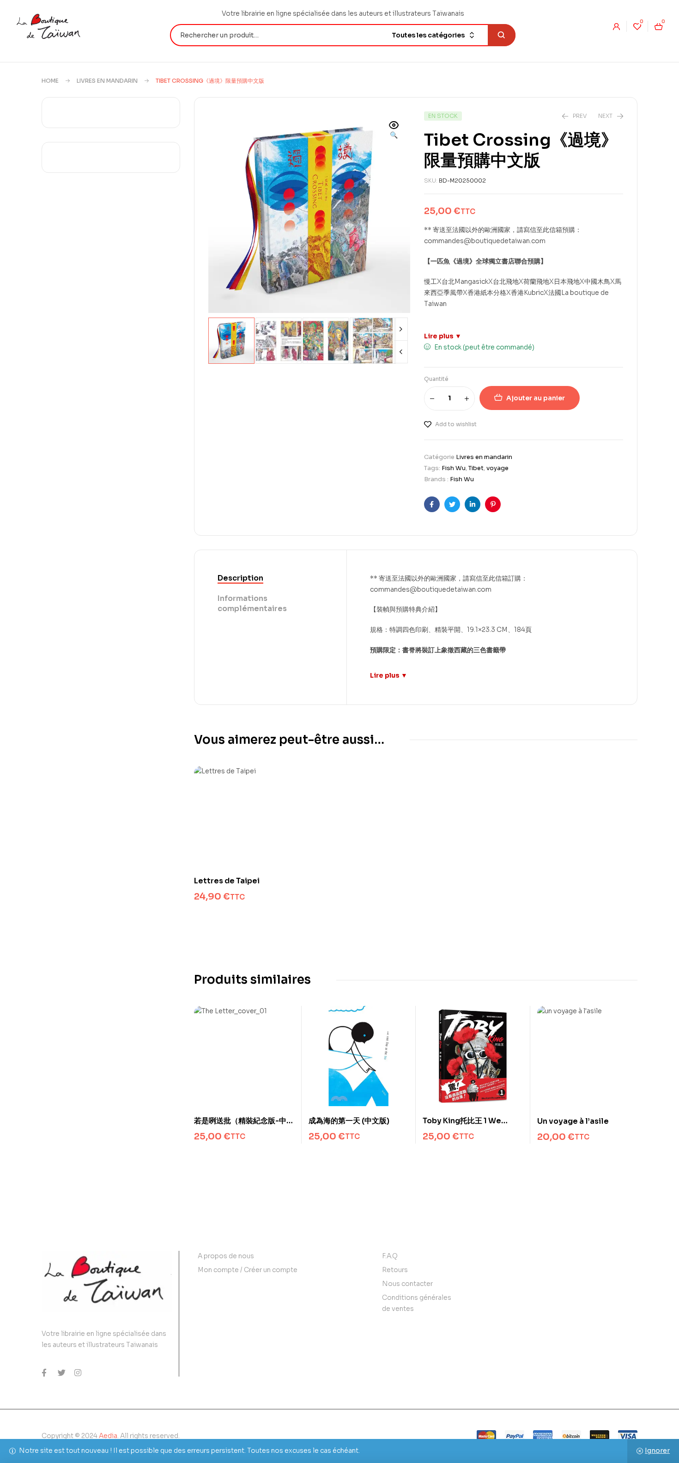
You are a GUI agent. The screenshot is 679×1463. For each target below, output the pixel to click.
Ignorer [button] (657, 1450)
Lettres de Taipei (227, 881)
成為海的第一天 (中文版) (349, 1121)
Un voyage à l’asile (573, 1121)
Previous (401, 351)
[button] (394, 131)
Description (240, 578)
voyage (497, 468)
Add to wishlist (456, 424)
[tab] (270, 578)
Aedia (108, 1436)
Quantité (436, 378)
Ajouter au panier (535, 398)
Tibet (476, 468)
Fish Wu (454, 468)
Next (401, 329)
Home (50, 80)
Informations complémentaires (252, 603)
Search (501, 35)
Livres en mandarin (107, 80)
